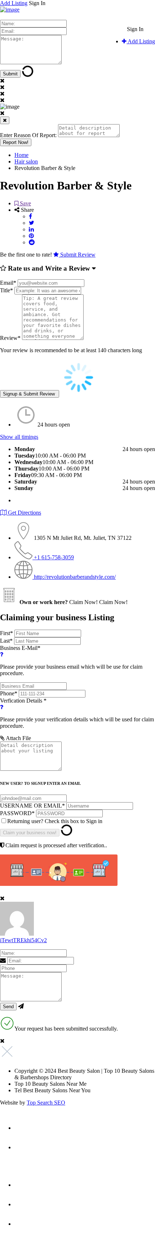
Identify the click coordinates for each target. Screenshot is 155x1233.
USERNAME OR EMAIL (32, 806)
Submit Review (77, 255)
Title (6, 290)
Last (6, 641)
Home (21, 155)
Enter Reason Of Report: (28, 135)
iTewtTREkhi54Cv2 (23, 940)
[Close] (4, 120)
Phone (8, 693)
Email (8, 283)
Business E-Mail (71, 660)
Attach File (18, 738)
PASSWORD (17, 813)
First (6, 633)
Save (24, 203)
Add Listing (13, 3)
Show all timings (19, 437)
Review (10, 338)
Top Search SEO (46, 1102)
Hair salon (26, 161)
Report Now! (15, 142)
